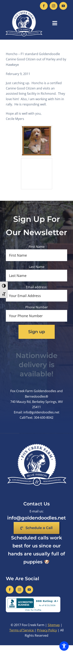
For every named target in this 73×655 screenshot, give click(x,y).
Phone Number (36, 307)
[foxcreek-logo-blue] (24, 11)
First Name (37, 247)
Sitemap (54, 625)
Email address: (36, 287)
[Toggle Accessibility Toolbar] (64, 646)
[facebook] (44, 6)
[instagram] (53, 6)
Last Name (36, 267)
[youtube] (63, 6)
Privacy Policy (47, 630)
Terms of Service (21, 630)
